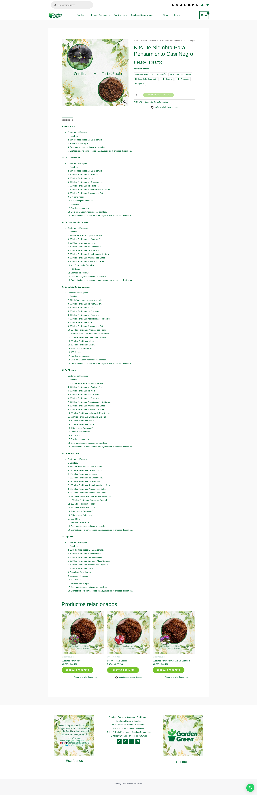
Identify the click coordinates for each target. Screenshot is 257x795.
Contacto (183, 762)
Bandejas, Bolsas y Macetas (143, 15)
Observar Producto (77, 670)
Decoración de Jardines (123, 728)
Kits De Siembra (141, 69)
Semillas (80, 15)
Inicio (136, 41)
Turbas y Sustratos (99, 15)
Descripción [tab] (67, 120)
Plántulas (140, 728)
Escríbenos (74, 760)
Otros (165, 15)
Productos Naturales (138, 736)
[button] (85, 15)
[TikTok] (181, 5)
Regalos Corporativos (141, 732)
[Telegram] (193, 5)
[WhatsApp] (197, 5)
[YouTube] (189, 5)
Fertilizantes (119, 15)
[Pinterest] (185, 5)
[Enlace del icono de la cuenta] (202, 5)
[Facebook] (173, 5)
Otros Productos (147, 41)
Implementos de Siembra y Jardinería (128, 724)
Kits (176, 15)
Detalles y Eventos (119, 736)
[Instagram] (177, 5)
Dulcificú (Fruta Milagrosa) (118, 732)
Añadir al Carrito (158, 95)
